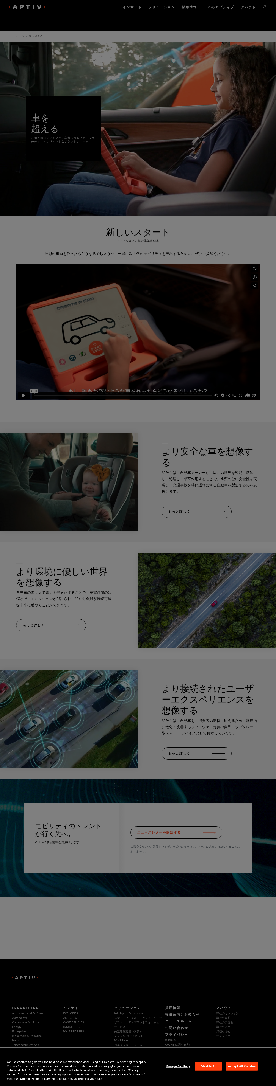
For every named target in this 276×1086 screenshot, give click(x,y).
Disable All (208, 1066)
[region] (138, 1066)
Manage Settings (178, 1066)
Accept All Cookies (241, 1066)
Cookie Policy (30, 1078)
